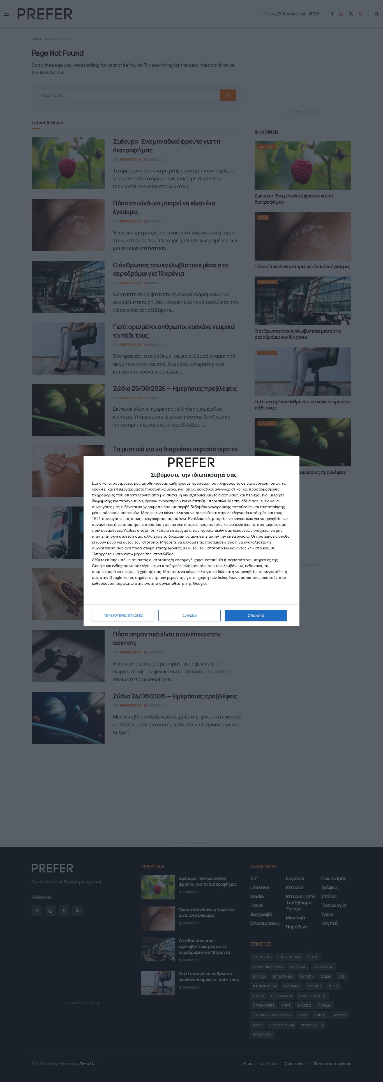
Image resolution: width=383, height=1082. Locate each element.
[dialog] (191, 541)
